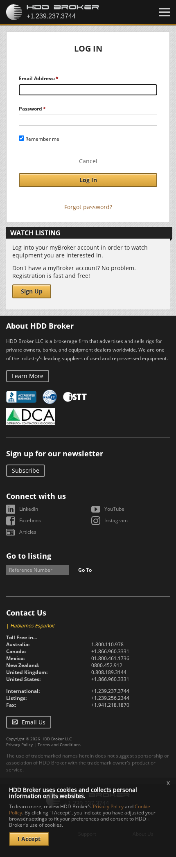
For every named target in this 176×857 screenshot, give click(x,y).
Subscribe (25, 470)
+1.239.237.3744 (110, 691)
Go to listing (28, 556)
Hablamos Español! (32, 625)
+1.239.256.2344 (110, 698)
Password (30, 108)
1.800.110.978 (107, 644)
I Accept (29, 839)
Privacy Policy (19, 744)
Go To (85, 569)
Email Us (33, 722)
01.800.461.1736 (110, 658)
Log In (88, 180)
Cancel (88, 161)
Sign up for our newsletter (54, 453)
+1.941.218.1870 (110, 704)
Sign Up (32, 291)
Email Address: (37, 78)
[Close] (164, 12)
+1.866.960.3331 (110, 651)
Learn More (27, 376)
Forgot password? (88, 207)
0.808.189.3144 (108, 672)
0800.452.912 (106, 665)
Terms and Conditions (59, 744)
